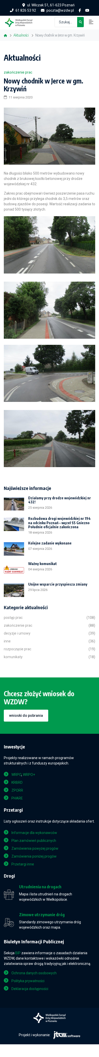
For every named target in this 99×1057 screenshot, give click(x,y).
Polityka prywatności (27, 981)
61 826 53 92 (25, 10)
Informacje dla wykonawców (34, 833)
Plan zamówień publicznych (33, 841)
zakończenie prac (18, 72)
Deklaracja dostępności (29, 989)
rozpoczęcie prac (17, 649)
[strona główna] (21, 22)
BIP (18, 953)
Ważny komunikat (42, 563)
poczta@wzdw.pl (60, 10)
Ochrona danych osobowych (34, 973)
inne (7, 641)
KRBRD (17, 782)
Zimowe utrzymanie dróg (42, 914)
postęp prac (13, 618)
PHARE (17, 798)
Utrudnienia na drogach (40, 886)
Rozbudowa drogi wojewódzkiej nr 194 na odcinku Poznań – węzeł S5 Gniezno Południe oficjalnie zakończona (59, 522)
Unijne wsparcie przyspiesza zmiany (57, 584)
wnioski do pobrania (26, 715)
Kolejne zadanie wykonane (50, 543)
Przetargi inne (22, 864)
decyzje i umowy (17, 633)
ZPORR (17, 790)
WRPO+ (29, 775)
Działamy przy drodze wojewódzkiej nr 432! (59, 500)
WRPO (16, 775)
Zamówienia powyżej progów (34, 848)
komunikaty (13, 657)
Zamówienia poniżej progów (34, 856)
